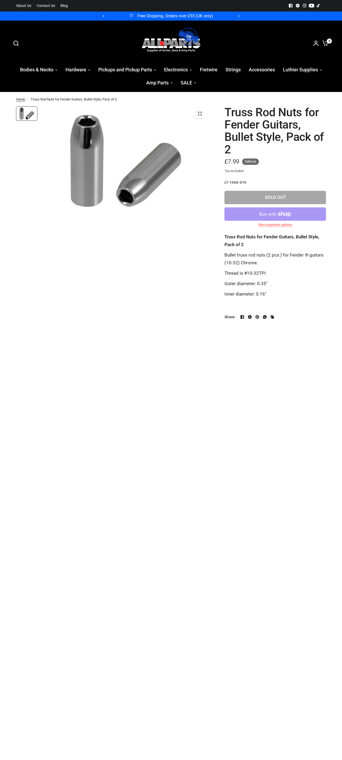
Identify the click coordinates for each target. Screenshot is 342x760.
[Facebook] (290, 5)
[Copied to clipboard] (272, 317)
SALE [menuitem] (186, 83)
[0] (324, 43)
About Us (23, 5)
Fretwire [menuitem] (208, 69)
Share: (230, 317)
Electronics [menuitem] (176, 69)
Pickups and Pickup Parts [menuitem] (125, 69)
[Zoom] (200, 114)
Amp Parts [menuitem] (157, 83)
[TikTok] (318, 5)
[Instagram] (304, 5)
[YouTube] (311, 5)
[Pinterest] (257, 317)
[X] (297, 5)
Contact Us (46, 5)
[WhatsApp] (265, 317)
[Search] (17, 43)
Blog (64, 5)
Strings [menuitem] (233, 69)
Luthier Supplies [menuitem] (300, 69)
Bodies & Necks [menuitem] (36, 69)
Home (20, 99)
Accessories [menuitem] (262, 69)
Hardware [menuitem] (75, 69)
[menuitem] (25, 5)
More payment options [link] (275, 224)
